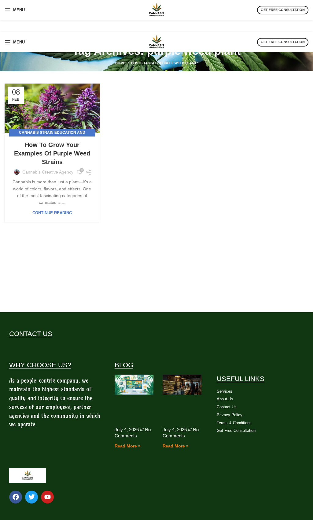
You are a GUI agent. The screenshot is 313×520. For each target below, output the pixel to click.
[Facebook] (15, 497)
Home (120, 63)
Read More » (128, 445)
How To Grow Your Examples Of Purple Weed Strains (52, 153)
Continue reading (52, 213)
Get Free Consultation (283, 10)
